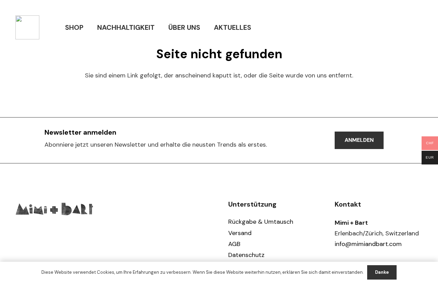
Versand (240, 233)
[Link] (27, 27)
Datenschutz (246, 255)
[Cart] (415, 27)
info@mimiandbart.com (368, 244)
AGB (234, 244)
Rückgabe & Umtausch (260, 222)
